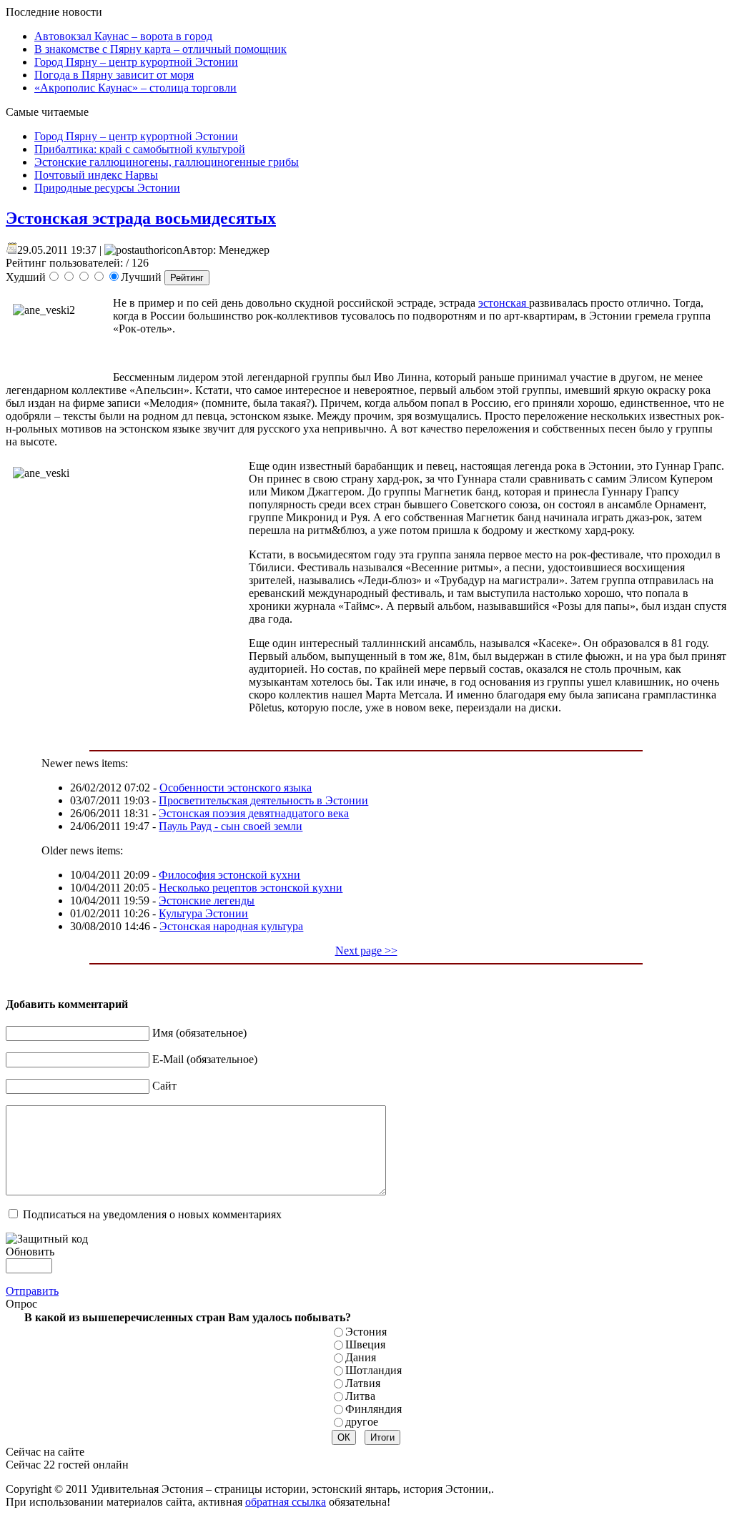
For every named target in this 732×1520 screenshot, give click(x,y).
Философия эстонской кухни (229, 875)
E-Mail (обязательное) (204, 1059)
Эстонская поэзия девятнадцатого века (254, 813)
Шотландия (373, 1370)
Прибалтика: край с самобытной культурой (139, 149)
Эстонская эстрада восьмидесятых (141, 218)
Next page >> (366, 950)
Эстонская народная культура (231, 926)
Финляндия (373, 1409)
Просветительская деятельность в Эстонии (263, 800)
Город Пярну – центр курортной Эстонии (136, 62)
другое (361, 1422)
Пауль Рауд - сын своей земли (230, 826)
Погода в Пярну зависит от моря (114, 75)
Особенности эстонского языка (235, 787)
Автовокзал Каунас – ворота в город (123, 36)
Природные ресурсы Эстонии (107, 188)
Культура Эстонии (203, 913)
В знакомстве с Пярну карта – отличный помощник (160, 49)
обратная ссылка (285, 1502)
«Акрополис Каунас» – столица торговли (135, 88)
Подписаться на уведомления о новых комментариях (152, 1214)
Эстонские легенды (206, 900)
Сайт (164, 1086)
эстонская (503, 303)
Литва (360, 1396)
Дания (360, 1357)
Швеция (365, 1344)
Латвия (362, 1383)
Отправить (32, 1291)
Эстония (366, 1332)
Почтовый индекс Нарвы (96, 175)
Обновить (30, 1251)
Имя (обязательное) (199, 1033)
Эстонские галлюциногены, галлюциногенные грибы (166, 162)
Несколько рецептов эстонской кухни (250, 888)
